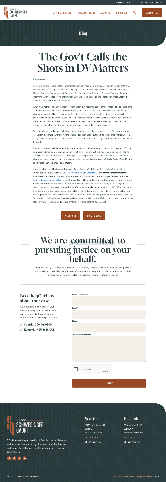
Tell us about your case (82, 334)
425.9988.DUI (45, 329)
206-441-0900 (131, 2)
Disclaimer (130, 477)
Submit (109, 383)
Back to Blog (94, 215)
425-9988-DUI (156, 2)
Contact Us (152, 12)
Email (75, 308)
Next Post (70, 215)
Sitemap (139, 477)
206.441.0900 (43, 324)
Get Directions (92, 437)
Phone (75, 321)
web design (147, 477)
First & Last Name (80, 295)
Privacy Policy (119, 477)
